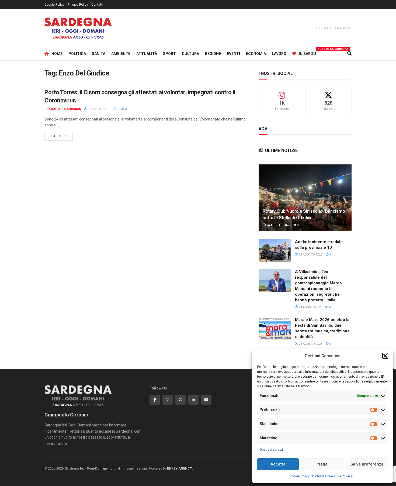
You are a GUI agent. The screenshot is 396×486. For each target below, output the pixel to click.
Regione (213, 53)
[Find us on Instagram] (167, 400)
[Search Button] (349, 53)
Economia (256, 53)
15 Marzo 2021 (98, 109)
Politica (77, 53)
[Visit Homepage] (78, 28)
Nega (322, 464)
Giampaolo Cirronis (65, 109)
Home (56, 53)
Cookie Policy (300, 476)
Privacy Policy (78, 4)
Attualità (146, 53)
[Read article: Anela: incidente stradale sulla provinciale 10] (275, 250)
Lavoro (279, 53)
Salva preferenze (367, 464)
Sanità (98, 53)
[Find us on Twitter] (180, 400)
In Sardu (307, 53)
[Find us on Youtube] (206, 400)
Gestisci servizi (271, 449)
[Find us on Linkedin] (193, 400)
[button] (385, 356)
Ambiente (120, 53)
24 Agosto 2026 (278, 225)
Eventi (233, 53)
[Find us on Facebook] (155, 400)
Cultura (190, 53)
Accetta (278, 464)
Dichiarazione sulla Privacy (332, 476)
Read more (61, 136)
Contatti (97, 4)
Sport (169, 53)
